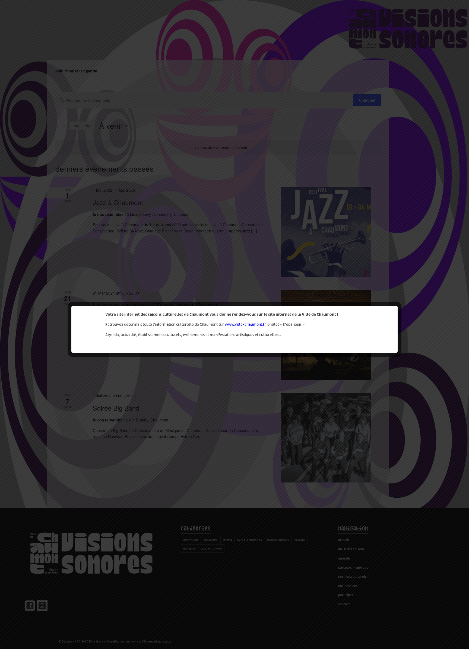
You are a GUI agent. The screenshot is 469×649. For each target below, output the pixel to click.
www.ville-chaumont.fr (245, 324)
